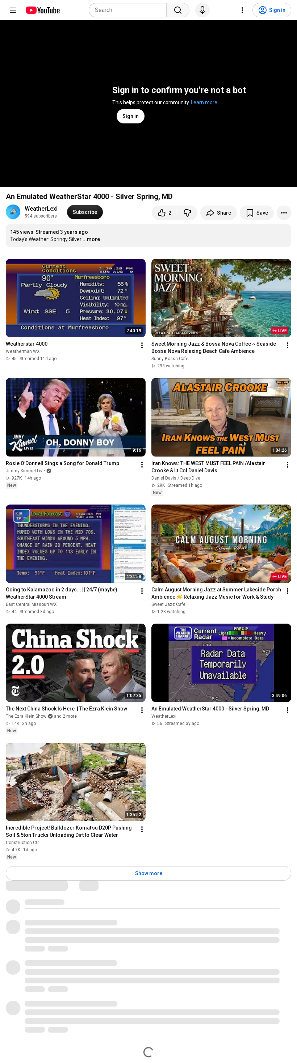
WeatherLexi (41, 208)
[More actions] (284, 213)
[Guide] (13, 10)
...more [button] (91, 239)
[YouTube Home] (42, 10)
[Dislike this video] (187, 213)
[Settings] (242, 10)
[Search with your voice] (202, 10)
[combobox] (130, 10)
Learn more (204, 102)
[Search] (177, 10)
